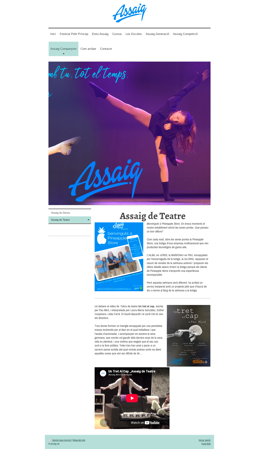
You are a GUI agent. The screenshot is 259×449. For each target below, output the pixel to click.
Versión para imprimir (62, 440)
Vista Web (206, 443)
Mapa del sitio (79, 440)
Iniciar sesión (205, 440)
